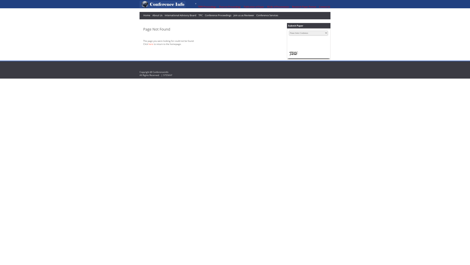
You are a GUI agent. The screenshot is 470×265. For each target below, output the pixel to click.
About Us (157, 15)
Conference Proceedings (218, 15)
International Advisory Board (180, 15)
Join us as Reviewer (244, 15)
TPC (200, 15)
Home (146, 15)
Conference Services (267, 15)
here (151, 44)
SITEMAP (167, 75)
